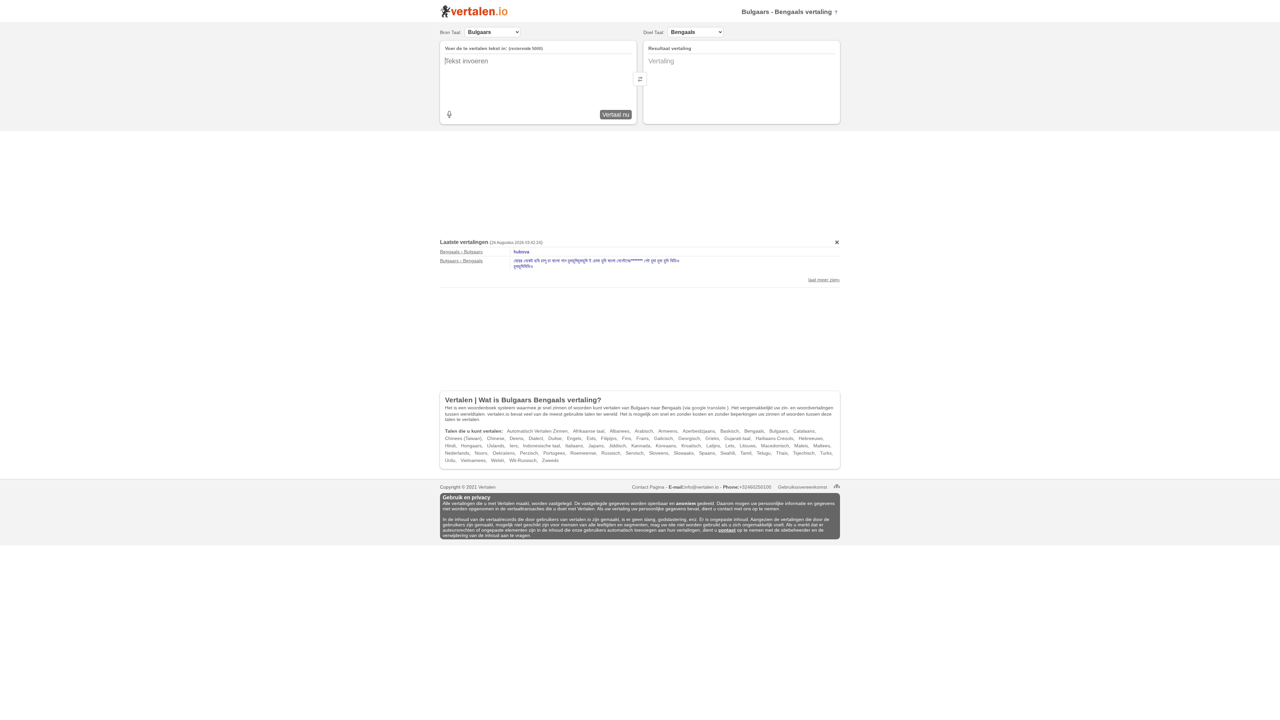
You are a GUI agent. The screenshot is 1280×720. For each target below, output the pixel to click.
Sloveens (658, 453)
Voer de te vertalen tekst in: (476, 48)
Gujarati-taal (737, 438)
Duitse (555, 438)
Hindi (450, 445)
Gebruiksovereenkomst (802, 487)
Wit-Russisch (523, 460)
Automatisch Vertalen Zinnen (537, 431)
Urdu (450, 460)
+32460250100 (755, 487)
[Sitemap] (837, 486)
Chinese (495, 438)
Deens (516, 438)
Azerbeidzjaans (699, 431)
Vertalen (487, 487)
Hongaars (471, 445)
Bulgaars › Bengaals (461, 260)
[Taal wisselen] (640, 79)
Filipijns (609, 438)
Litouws (748, 445)
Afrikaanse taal (588, 431)
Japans (596, 445)
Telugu (764, 453)
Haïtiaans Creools (774, 438)
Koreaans (666, 445)
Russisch (610, 453)
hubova (521, 251)
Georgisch (689, 438)
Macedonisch (775, 445)
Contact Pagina (648, 487)
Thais (782, 453)
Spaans (707, 453)
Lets (729, 445)
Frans (642, 438)
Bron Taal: (450, 32)
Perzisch (529, 453)
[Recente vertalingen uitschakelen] (837, 242)
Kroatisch (691, 445)
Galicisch (663, 438)
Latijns (713, 445)
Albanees (619, 431)
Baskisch (729, 431)
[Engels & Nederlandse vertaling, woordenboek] (474, 16)
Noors (481, 453)
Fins (626, 438)
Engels (574, 438)
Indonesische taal (541, 445)
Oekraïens (504, 453)
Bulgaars (755, 11)
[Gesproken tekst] (449, 114)
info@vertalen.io (701, 487)
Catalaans (804, 431)
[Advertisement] (640, 182)
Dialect (536, 438)
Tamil (745, 453)
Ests (591, 438)
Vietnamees (473, 460)
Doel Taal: (653, 32)
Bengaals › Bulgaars (461, 251)
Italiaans (574, 445)
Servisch (635, 453)
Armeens (667, 431)
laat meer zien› (824, 279)
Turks (826, 453)
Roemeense (583, 453)
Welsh (497, 460)
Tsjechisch (804, 453)
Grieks (712, 438)
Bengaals (789, 11)
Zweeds (550, 460)
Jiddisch (617, 445)
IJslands (495, 445)
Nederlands (457, 453)
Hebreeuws (811, 438)
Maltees (821, 445)
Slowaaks (684, 453)
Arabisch (644, 431)
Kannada (640, 445)
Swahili (727, 453)
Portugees (554, 453)
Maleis (801, 445)
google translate (709, 407)
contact (727, 530)
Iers (514, 445)
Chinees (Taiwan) (463, 438)
